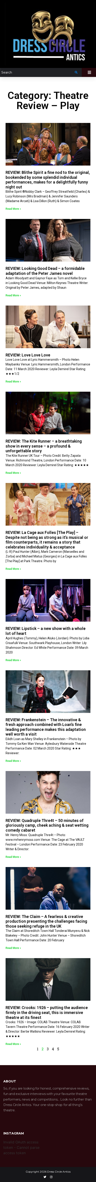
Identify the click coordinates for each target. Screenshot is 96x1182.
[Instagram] (51, 1177)
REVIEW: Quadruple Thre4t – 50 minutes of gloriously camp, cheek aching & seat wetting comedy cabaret (47, 825)
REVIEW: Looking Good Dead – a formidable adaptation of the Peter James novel (45, 271)
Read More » (13, 208)
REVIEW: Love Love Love (28, 355)
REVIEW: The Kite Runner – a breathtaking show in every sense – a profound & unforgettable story (44, 446)
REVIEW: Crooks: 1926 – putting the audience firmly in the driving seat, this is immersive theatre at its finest (47, 1012)
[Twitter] (45, 1177)
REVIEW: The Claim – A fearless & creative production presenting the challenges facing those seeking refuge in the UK (46, 921)
